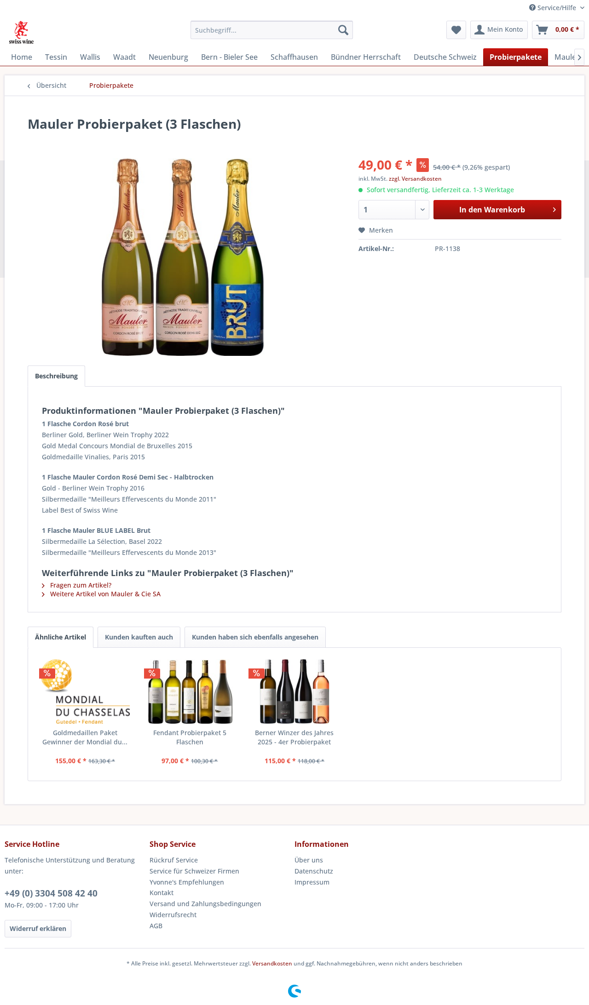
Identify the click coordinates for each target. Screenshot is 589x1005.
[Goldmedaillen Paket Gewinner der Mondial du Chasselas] (85, 691)
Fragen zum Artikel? (79, 585)
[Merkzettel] (456, 30)
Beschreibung (56, 375)
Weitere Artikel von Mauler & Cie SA (104, 593)
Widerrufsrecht (173, 914)
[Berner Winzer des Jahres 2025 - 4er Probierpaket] (294, 691)
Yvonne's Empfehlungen (187, 882)
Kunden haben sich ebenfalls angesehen (255, 637)
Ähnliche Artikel (60, 637)
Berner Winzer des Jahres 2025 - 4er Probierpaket (294, 737)
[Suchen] (343, 30)
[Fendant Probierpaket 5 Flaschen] (190, 691)
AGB (156, 925)
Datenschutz (313, 871)
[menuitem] (272, 30)
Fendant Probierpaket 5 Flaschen (189, 737)
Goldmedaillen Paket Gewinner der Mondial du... (84, 737)
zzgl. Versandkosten (415, 179)
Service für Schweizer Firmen (194, 871)
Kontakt (161, 892)
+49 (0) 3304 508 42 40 (51, 893)
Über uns (308, 860)
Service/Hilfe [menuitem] (557, 7)
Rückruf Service (174, 860)
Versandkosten (272, 963)
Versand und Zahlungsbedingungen (205, 903)
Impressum (311, 882)
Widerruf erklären (38, 928)
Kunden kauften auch (139, 637)
